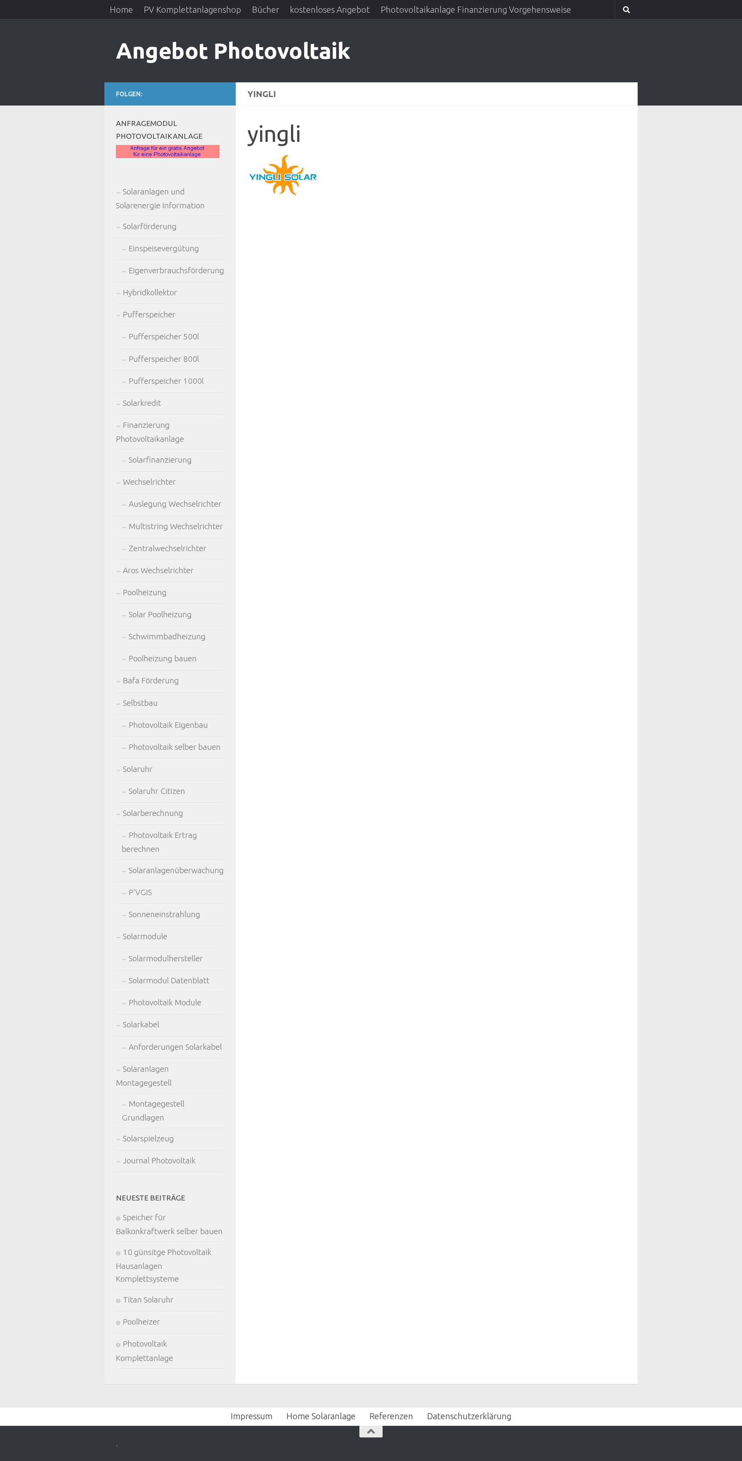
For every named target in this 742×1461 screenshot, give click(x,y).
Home (121, 9)
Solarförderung (150, 226)
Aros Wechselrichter (158, 570)
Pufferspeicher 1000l (166, 380)
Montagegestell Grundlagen (153, 1110)
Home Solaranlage (321, 1416)
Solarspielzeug (148, 1138)
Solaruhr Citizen (157, 791)
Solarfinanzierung (160, 459)
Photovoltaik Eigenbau (168, 724)
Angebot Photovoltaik (233, 50)
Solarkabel (141, 1024)
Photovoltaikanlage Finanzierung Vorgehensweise (476, 9)
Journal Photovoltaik (159, 1160)
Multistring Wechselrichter (176, 526)
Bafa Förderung (151, 680)
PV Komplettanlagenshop (192, 9)
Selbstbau (140, 702)
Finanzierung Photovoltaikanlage (150, 432)
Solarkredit (142, 402)
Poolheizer (141, 1321)
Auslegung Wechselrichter (175, 503)
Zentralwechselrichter (167, 548)
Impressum (251, 1416)
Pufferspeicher (149, 314)
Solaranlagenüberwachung (176, 870)
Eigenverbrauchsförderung (176, 270)
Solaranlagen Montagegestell (144, 1075)
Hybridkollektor (150, 292)
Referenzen (391, 1416)
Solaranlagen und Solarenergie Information (160, 198)
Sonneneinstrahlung (164, 914)
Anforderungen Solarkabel (175, 1046)
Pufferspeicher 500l (164, 336)
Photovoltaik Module (165, 1002)
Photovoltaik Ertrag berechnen (159, 842)
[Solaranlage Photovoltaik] (168, 155)
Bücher (265, 9)
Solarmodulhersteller (166, 958)
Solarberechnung (153, 813)
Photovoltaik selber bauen (175, 746)
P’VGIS (140, 892)
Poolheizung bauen (163, 658)
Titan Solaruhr (148, 1299)
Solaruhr (138, 769)
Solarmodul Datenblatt (169, 980)
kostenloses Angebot (330, 9)
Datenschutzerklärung (469, 1416)
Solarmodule (145, 936)
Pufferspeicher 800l (164, 358)
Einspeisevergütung (164, 248)
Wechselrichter (149, 481)
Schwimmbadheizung (167, 636)
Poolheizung (145, 592)
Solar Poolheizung (160, 614)
